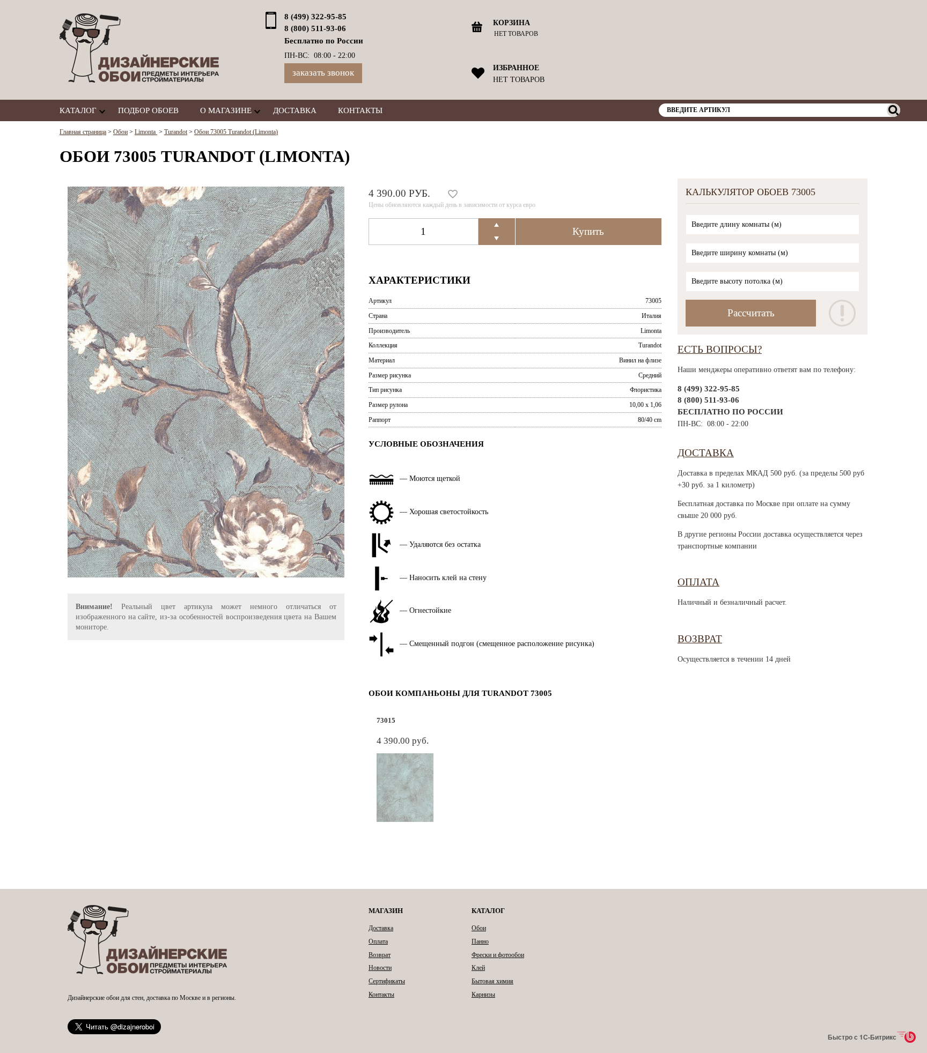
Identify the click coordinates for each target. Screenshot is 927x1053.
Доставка (295, 110)
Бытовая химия (492, 981)
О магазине (226, 110)
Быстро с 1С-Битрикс (862, 1037)
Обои (479, 928)
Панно (480, 941)
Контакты (360, 110)
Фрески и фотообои (498, 955)
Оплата (698, 582)
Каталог (78, 110)
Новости (380, 968)
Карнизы (483, 994)
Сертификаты (387, 981)
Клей (478, 968)
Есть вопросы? (720, 349)
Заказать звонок (323, 73)
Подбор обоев (148, 110)
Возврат (700, 638)
